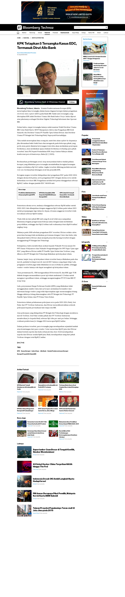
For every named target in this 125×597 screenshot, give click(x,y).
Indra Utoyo (35, 351)
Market (24, 32)
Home (19, 38)
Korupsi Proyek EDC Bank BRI (26, 354)
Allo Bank (43, 351)
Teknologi (32, 32)
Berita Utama (87, 39)
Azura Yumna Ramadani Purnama (26, 52)
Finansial (55, 32)
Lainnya (106, 32)
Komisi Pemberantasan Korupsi (57, 351)
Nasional (47, 32)
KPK (18, 351)
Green (99, 32)
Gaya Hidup (75, 32)
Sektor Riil (91, 32)
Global (40, 32)
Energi (83, 32)
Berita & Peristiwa (38, 38)
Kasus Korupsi (25, 351)
